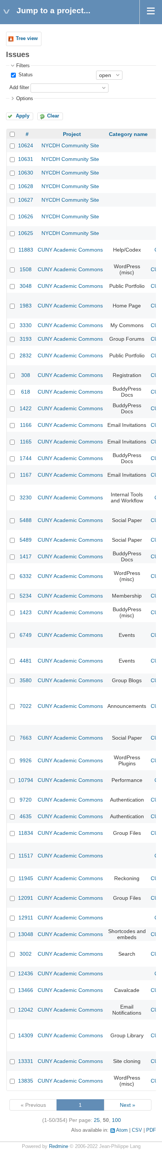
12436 (25, 973)
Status (25, 74)
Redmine (58, 1146)
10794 (25, 780)
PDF (151, 1130)
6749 (26, 635)
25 (97, 1120)
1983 (26, 306)
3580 (26, 680)
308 (25, 375)
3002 (26, 954)
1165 (26, 442)
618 (25, 392)
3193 (26, 339)
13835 (25, 1081)
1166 (26, 425)
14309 (25, 1035)
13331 (25, 1061)
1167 (26, 475)
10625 (25, 233)
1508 (26, 269)
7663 (26, 738)
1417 (26, 556)
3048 (26, 286)
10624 (25, 145)
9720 (26, 800)
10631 (25, 159)
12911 (25, 918)
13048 (25, 934)
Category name (128, 134)
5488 (26, 520)
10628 (25, 186)
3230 (26, 497)
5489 (26, 540)
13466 (25, 990)
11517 (25, 856)
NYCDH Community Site (70, 145)
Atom (122, 1130)
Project (72, 134)
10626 (25, 216)
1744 (26, 458)
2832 (26, 355)
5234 (26, 596)
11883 (25, 250)
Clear (53, 116)
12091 (25, 898)
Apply (22, 116)
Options (24, 98)
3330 (26, 325)
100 (116, 1120)
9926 (26, 760)
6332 (26, 576)
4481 (26, 661)
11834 (25, 833)
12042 (25, 1010)
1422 (26, 408)
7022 (26, 706)
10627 (25, 200)
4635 (26, 816)
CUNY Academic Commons (70, 250)
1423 (26, 612)
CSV (137, 1130)
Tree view (27, 38)
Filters (23, 65)
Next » (127, 1105)
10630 (25, 173)
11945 (25, 878)
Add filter (19, 87)
